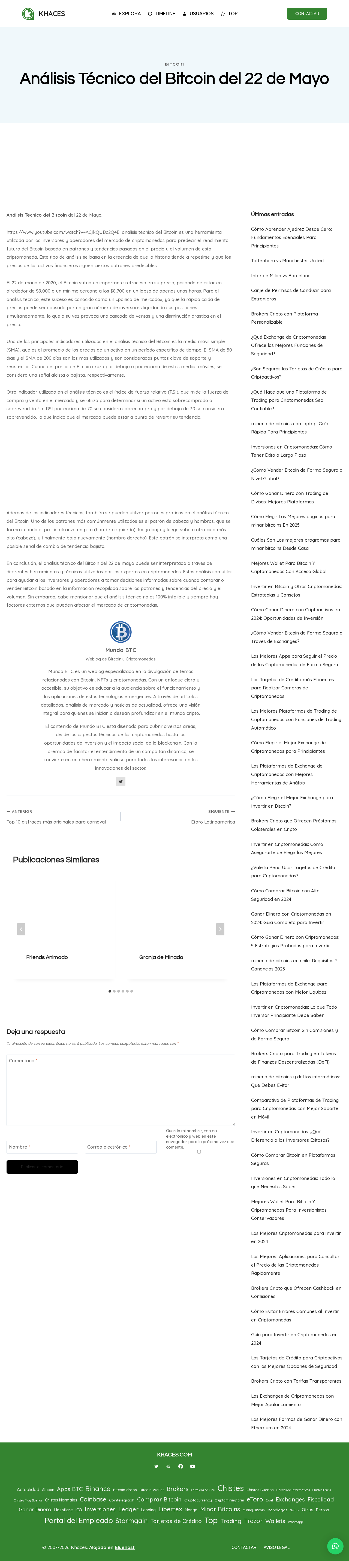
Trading (231, 1520)
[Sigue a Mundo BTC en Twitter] (120, 781)
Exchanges (290, 1499)
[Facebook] (180, 1466)
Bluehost (125, 1547)
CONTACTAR (307, 13)
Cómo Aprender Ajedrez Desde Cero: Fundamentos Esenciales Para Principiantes (291, 237)
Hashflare (63, 1509)
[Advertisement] (174, 164)
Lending (148, 1509)
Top (211, 1520)
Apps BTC (70, 1489)
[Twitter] (156, 1466)
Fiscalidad (321, 1499)
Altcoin (48, 1489)
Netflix (294, 1510)
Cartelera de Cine (203, 1490)
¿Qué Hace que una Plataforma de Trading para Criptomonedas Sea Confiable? (289, 400)
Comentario (23, 1060)
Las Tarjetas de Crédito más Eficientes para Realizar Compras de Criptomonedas (292, 688)
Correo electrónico (109, 1146)
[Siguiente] (220, 929)
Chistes (231, 1488)
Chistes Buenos (260, 1489)
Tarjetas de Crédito (176, 1521)
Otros (307, 1509)
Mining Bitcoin (254, 1510)
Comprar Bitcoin (159, 1499)
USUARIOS (202, 13)
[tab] (110, 991)
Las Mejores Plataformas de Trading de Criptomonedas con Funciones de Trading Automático (296, 719)
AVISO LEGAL (277, 1547)
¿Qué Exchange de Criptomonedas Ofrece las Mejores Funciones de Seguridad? (288, 345)
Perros (322, 1509)
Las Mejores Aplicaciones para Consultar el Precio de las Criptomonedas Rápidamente (295, 1264)
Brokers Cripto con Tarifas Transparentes (296, 1381)
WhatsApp (295, 1522)
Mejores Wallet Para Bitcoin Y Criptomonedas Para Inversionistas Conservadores (289, 1210)
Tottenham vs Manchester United (287, 260)
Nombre (19, 1146)
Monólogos (277, 1510)
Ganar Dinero (35, 1509)
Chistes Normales (61, 1500)
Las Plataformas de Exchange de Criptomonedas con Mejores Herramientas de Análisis (287, 774)
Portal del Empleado (79, 1520)
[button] (335, 1546)
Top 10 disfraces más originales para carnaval (56, 817)
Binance (97, 1489)
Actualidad (28, 1489)
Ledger (128, 1509)
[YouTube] (192, 1466)
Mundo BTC (120, 650)
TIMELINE (165, 13)
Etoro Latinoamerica (213, 817)
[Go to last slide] (21, 929)
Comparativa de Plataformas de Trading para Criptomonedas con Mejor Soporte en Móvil (295, 1108)
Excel (269, 1500)
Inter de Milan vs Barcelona (281, 275)
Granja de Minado (161, 957)
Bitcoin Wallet (152, 1489)
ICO (79, 1509)
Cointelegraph (121, 1500)
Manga (191, 1509)
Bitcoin (174, 64)
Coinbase (93, 1499)
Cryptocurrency (198, 1500)
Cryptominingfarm (229, 1500)
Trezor (253, 1521)
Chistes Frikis (321, 1490)
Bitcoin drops (125, 1489)
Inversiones (100, 1509)
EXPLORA (130, 13)
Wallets (275, 1520)
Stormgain (132, 1520)
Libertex (170, 1509)
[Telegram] (168, 1466)
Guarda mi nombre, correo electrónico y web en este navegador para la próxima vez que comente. (200, 1139)
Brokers (177, 1488)
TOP (233, 13)
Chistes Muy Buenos (28, 1500)
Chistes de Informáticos (293, 1490)
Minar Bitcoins (220, 1509)
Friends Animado (47, 957)
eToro (255, 1499)
